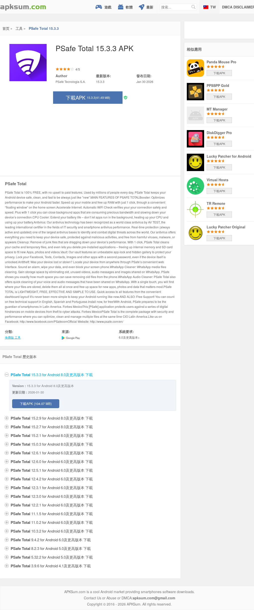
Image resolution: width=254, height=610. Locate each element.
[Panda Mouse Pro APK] (195, 67)
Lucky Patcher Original (226, 226)
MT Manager (217, 109)
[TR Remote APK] (195, 209)
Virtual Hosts (217, 179)
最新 (149, 6)
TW (213, 6)
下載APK (88, 97)
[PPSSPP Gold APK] (195, 91)
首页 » (7, 28)
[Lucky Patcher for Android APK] (195, 161)
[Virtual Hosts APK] (195, 185)
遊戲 (107, 6)
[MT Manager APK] (195, 114)
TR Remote (216, 203)
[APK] (23, 6)
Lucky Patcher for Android (229, 156)
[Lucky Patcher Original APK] (195, 232)
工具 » (21, 28)
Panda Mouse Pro (221, 61)
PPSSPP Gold (218, 85)
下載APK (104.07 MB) (36, 403)
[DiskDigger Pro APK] (195, 138)
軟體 (129, 6)
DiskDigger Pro (219, 132)
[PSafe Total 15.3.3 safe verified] (125, 97)
